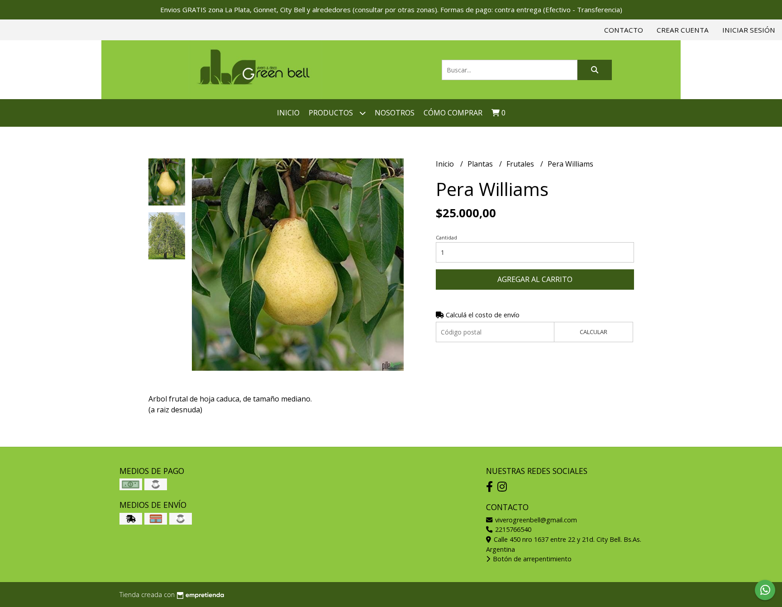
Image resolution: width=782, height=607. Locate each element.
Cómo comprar (453, 113)
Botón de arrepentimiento (531, 558)
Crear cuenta (683, 29)
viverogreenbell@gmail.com (535, 520)
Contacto (623, 29)
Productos (332, 113)
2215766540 (512, 529)
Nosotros (395, 113)
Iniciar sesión (748, 29)
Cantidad (446, 237)
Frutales (521, 164)
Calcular (593, 332)
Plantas (481, 164)
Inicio (288, 113)
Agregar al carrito (534, 279)
